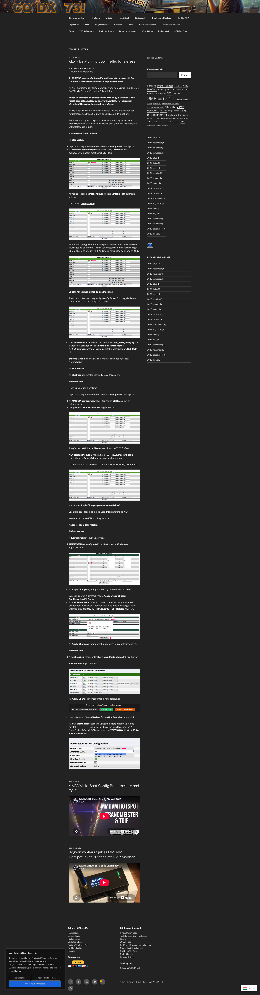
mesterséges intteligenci (155, 107)
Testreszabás (19, 978)
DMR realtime (105, 31)
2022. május (152, 213)
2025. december (154, 142)
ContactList (161, 94)
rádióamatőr (159, 114)
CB (156, 94)
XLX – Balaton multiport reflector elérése (102, 61)
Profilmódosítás (75, 948)
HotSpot (169, 99)
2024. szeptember (155, 198)
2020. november (154, 223)
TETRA (155, 122)
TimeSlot (168, 122)
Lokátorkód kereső (147, 24)
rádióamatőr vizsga (178, 115)
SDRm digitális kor (166, 119)
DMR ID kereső (126, 954)
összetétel (165, 125)
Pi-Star (163, 110)
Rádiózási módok (76, 18)
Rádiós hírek (163, 31)
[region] (35, 969)
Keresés (184, 75)
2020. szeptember (155, 229)
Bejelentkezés (74, 936)
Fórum (71, 31)
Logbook (72, 24)
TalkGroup (184, 118)
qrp (181, 111)
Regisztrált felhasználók (78, 945)
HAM (159, 99)
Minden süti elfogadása (35, 984)
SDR (157, 119)
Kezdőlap (72, 951)
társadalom (175, 122)
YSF (183, 121)
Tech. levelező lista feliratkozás (133, 936)
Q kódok (130, 24)
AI (155, 86)
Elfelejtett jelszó (75, 942)
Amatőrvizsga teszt (128, 31)
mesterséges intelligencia (170, 103)
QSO (186, 111)
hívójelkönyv (157, 103)
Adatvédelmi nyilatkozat (130, 982)
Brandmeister (179, 90)
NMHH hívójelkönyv (128, 951)
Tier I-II (161, 122)
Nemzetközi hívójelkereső (131, 948)
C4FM (150, 93)
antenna (178, 86)
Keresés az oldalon (155, 69)
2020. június (152, 234)
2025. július (152, 158)
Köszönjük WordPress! (153, 982)
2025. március (153, 173)
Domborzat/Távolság (161, 18)
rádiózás (151, 118)
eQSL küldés (147, 31)
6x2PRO (150, 86)
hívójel (149, 103)
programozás (173, 111)
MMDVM (170, 106)
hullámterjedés (183, 99)
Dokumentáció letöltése (81, 71)
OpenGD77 (153, 110)
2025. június (152, 163)
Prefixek (118, 24)
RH (148, 115)
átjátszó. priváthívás (153, 125)
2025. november (154, 147)
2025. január (152, 183)
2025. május (152, 168)
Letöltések (124, 18)
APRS (185, 86)
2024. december (154, 188)
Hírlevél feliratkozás (128, 933)
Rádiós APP (183, 18)
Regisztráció (73, 933)
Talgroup (176, 119)
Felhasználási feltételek (130, 968)
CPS (169, 93)
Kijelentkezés (74, 939)
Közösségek (139, 18)
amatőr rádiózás (165, 85)
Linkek (86, 24)
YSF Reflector (85, 31)
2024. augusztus (154, 203)
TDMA (149, 122)
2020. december (154, 218)
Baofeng (152, 89)
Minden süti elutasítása (46, 978)
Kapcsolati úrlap (127, 957)
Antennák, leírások (171, 24)
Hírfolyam (95, 18)
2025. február (153, 178)
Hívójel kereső (101, 24)
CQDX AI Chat (180, 31)
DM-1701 (177, 93)
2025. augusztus (154, 153)
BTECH (187, 90)
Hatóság (109, 18)
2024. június (152, 208)
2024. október (153, 193)
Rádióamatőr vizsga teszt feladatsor (135, 945)
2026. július (152, 137)
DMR (151, 98)
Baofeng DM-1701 (166, 90)
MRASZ (180, 107)
